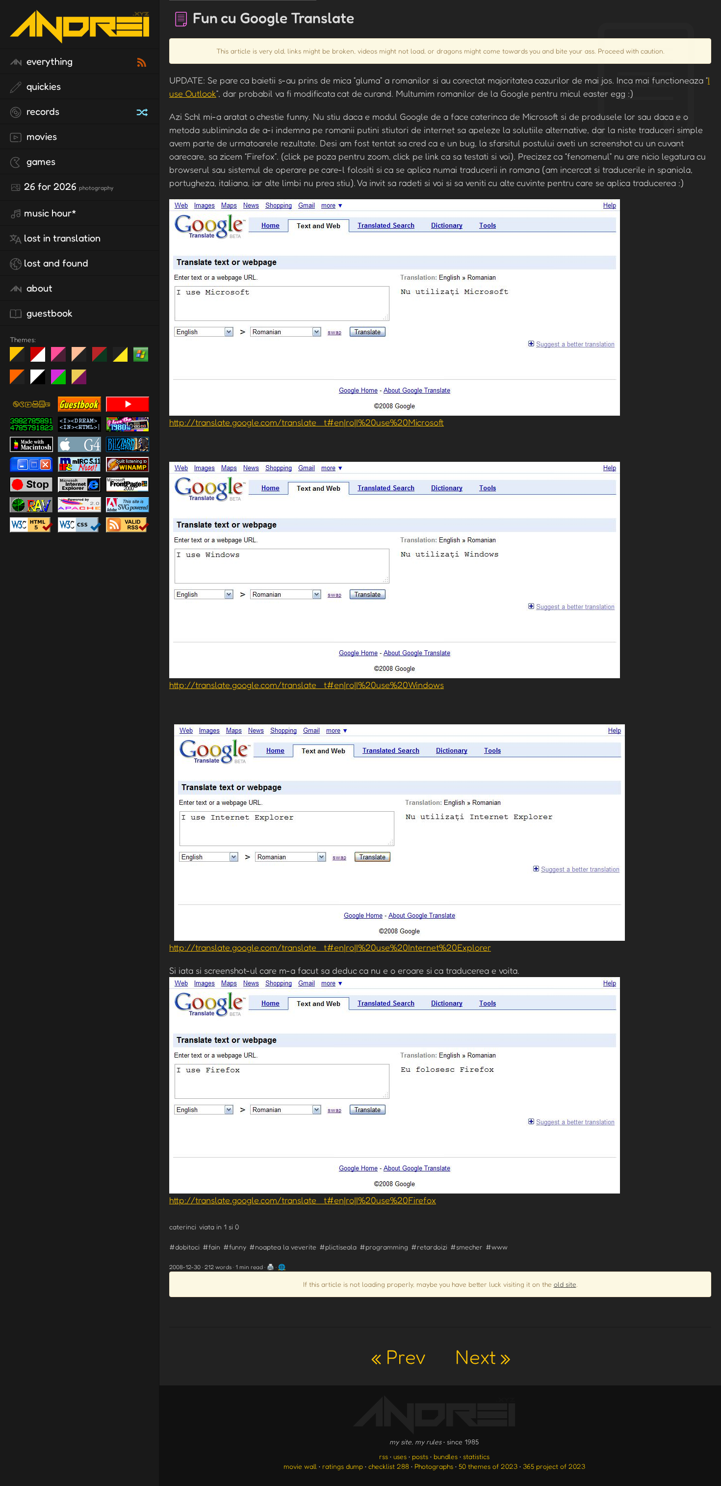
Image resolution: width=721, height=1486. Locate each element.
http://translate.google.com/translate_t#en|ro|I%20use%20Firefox (302, 1199)
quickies (42, 86)
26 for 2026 (68, 186)
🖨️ (270, 1267)
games (39, 161)
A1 (62, 380)
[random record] (143, 111)
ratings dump (342, 1466)
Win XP (140, 354)
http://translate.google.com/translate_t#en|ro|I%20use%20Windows (306, 684)
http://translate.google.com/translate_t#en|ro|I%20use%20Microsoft (306, 422)
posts (420, 1456)
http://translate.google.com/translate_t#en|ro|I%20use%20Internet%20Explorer (330, 947)
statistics (476, 1456)
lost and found (56, 263)
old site (565, 1284)
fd (61, 358)
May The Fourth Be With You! (124, 358)
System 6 (41, 380)
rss (383, 1456)
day (41, 358)
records (41, 111)
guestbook (48, 313)
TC (82, 380)
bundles (446, 1456)
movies (40, 136)
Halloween (21, 380)
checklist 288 (388, 1466)
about (38, 288)
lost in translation (62, 238)
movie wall (300, 1466)
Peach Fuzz (82, 358)
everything (48, 61)
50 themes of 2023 (488, 1466)
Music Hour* (50, 213)
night (21, 358)
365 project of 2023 (554, 1466)
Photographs (433, 1466)
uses (400, 1456)
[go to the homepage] (79, 37)
